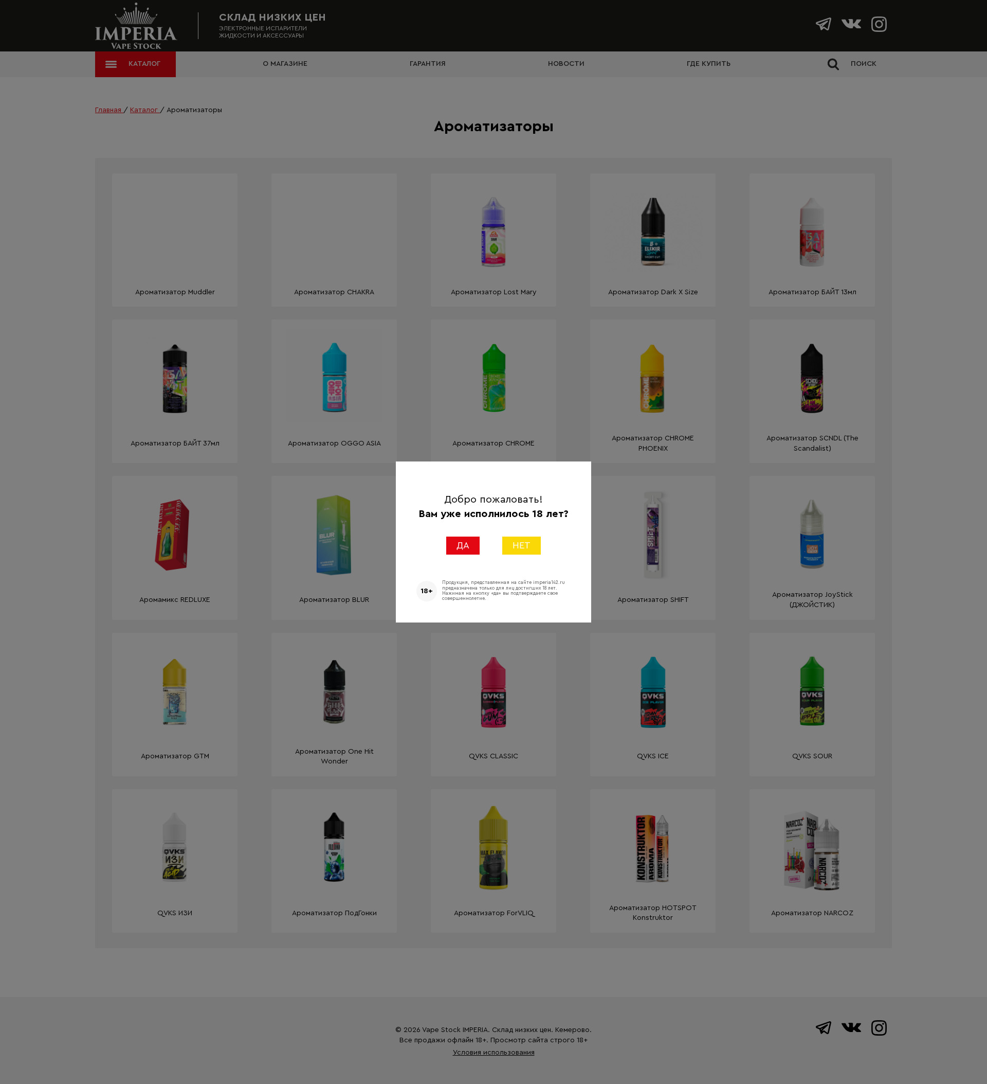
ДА (462, 545)
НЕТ (522, 545)
